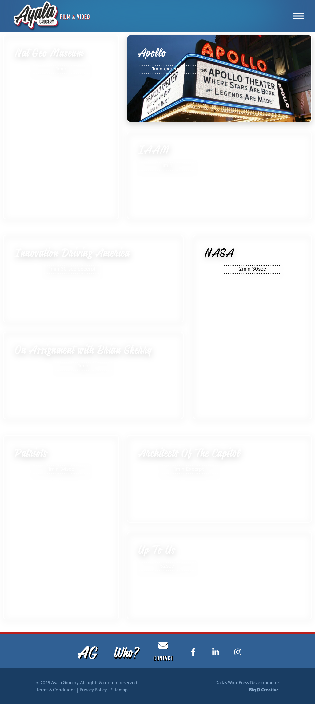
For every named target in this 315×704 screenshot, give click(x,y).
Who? (126, 652)
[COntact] (163, 645)
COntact (163, 659)
